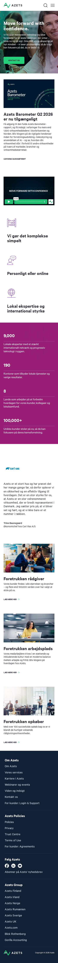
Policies (9, 822)
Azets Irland (12, 897)
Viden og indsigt (15, 790)
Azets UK (10, 921)
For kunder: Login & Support (22, 803)
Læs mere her (10, 599)
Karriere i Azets (14, 778)
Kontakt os (14, 60)
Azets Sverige (13, 915)
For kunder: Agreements (20, 846)
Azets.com (11, 927)
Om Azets (11, 766)
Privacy (9, 828)
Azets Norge (12, 903)
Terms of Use (13, 840)
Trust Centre (12, 834)
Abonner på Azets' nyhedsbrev (24, 872)
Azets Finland (13, 891)
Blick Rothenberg (15, 934)
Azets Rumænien (15, 909)
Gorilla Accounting (16, 940)
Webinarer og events (17, 784)
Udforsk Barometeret (15, 158)
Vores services (14, 772)
